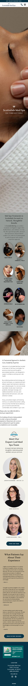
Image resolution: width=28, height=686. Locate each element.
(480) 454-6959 (14, 671)
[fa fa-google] (16, 676)
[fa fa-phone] (22, 4)
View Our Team (14, 543)
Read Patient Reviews (14, 636)
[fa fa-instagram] (12, 676)
